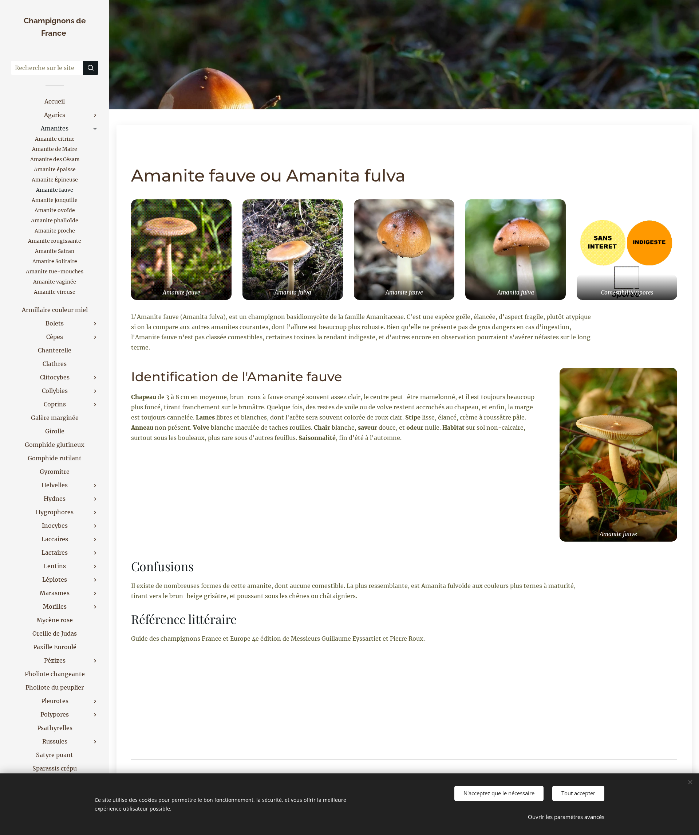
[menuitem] (54, 101)
